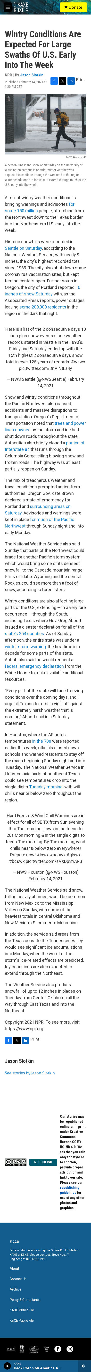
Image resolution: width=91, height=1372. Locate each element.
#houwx (58, 854)
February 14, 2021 (46, 878)
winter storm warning (25, 646)
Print (80, 79)
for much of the (45, 519)
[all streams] (84, 1366)
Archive (15, 1289)
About (14, 1268)
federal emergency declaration (34, 666)
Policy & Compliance (25, 1300)
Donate (75, 7)
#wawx (78, 361)
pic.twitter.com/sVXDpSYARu (54, 861)
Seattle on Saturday (23, 248)
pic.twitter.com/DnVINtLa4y (45, 368)
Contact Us (18, 1279)
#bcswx (17, 861)
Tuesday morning (46, 786)
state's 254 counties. (25, 633)
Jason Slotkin (31, 75)
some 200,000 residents (42, 306)
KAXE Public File (22, 1310)
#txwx (43, 854)
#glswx (73, 854)
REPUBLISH (43, 1162)
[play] (7, 1366)
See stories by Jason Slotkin (30, 1073)
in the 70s (41, 741)
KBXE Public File (22, 1320)
